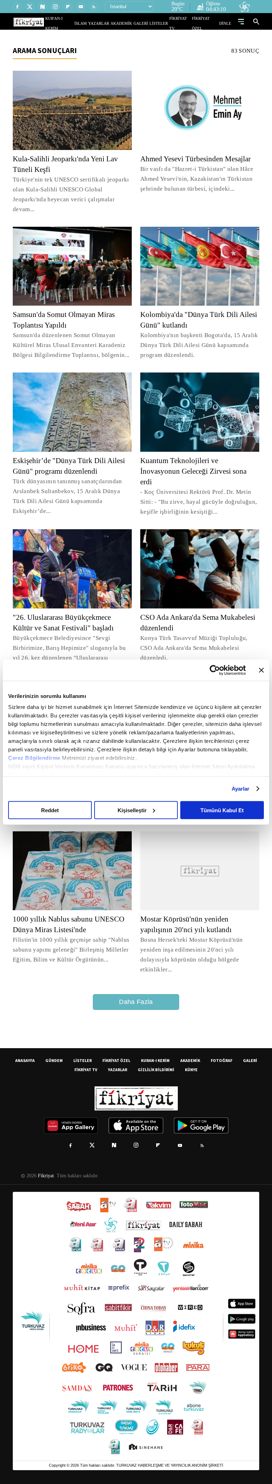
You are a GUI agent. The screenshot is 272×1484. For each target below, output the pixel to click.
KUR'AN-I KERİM (76, 23)
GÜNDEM (54, 1051)
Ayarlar (241, 789)
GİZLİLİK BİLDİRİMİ (156, 1060)
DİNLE (226, 23)
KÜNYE (191, 1060)
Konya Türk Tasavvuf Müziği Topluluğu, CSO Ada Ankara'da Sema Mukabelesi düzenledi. (196, 633)
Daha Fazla (136, 992)
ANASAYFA (25, 1051)
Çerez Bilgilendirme (35, 758)
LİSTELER (163, 23)
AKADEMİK (131, 23)
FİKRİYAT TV (183, 23)
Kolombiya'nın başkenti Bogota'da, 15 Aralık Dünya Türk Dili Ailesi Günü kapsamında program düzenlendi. (197, 335)
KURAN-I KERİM (155, 1051)
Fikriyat (45, 1166)
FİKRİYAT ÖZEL (207, 23)
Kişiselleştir (132, 810)
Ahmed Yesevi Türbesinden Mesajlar (198, 159)
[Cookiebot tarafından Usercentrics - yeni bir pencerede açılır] (215, 670)
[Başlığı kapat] (261, 670)
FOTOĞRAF (221, 1051)
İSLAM (97, 23)
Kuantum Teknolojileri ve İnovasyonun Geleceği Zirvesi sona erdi (195, 461)
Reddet (50, 810)
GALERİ (148, 23)
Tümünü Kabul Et (222, 810)
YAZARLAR (112, 23)
